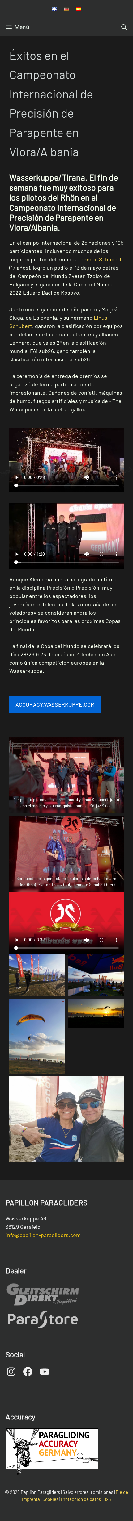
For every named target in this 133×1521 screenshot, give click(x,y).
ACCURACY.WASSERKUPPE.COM (55, 704)
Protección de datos (81, 1499)
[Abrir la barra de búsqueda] (124, 27)
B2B (107, 1499)
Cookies (50, 1499)
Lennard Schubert (99, 259)
